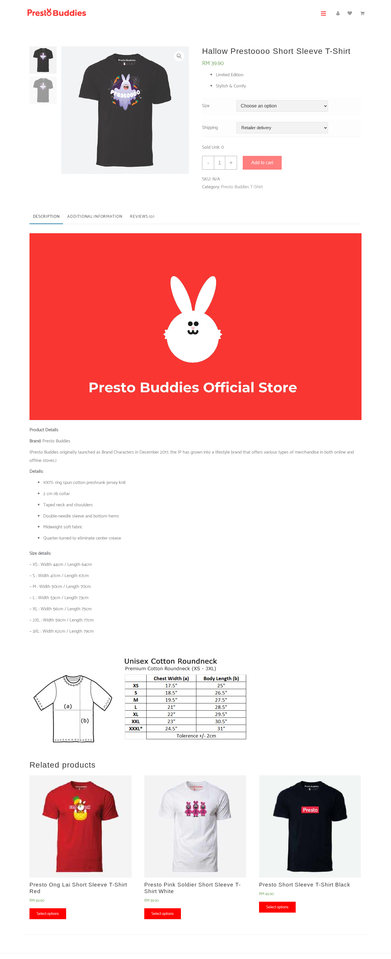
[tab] (46, 217)
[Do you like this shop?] (349, 13)
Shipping (210, 128)
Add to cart (262, 162)
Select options (48, 914)
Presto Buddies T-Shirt (242, 187)
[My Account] (337, 13)
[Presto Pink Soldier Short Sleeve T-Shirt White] (195, 826)
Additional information (94, 216)
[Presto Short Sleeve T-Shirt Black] (310, 826)
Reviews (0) (142, 216)
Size (206, 106)
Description (46, 216)
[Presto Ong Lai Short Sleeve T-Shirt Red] (80, 826)
